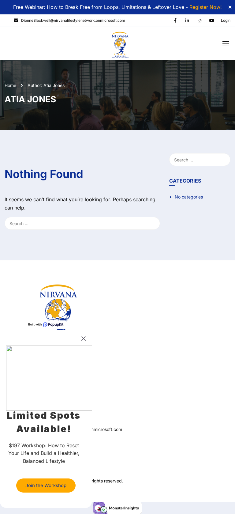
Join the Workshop (45, 485)
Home (10, 85)
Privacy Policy (19, 440)
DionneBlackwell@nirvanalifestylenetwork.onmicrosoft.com (73, 20)
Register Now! (205, 7)
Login (225, 20)
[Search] (157, 159)
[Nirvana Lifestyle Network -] (120, 45)
